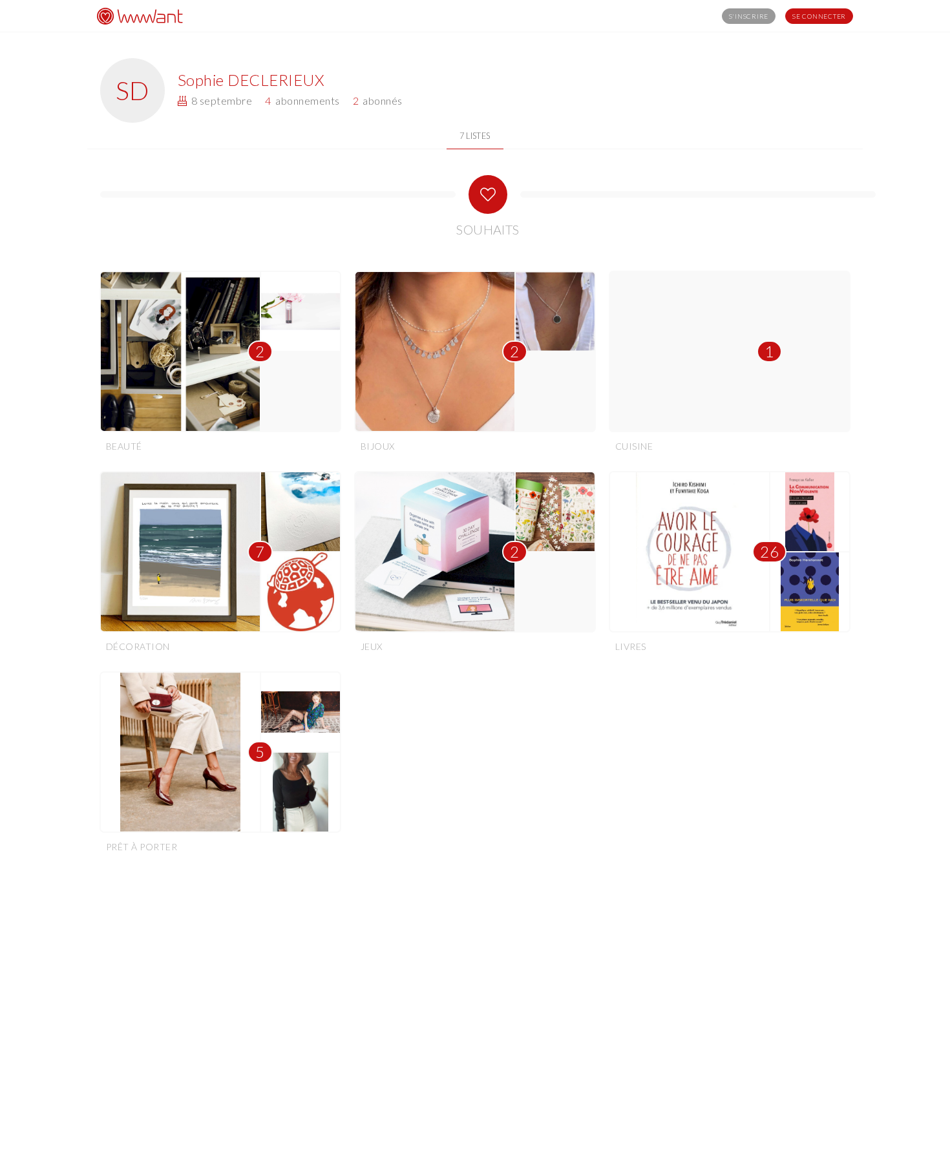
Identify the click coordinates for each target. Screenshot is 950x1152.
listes (475, 136)
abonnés (378, 100)
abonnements (302, 100)
